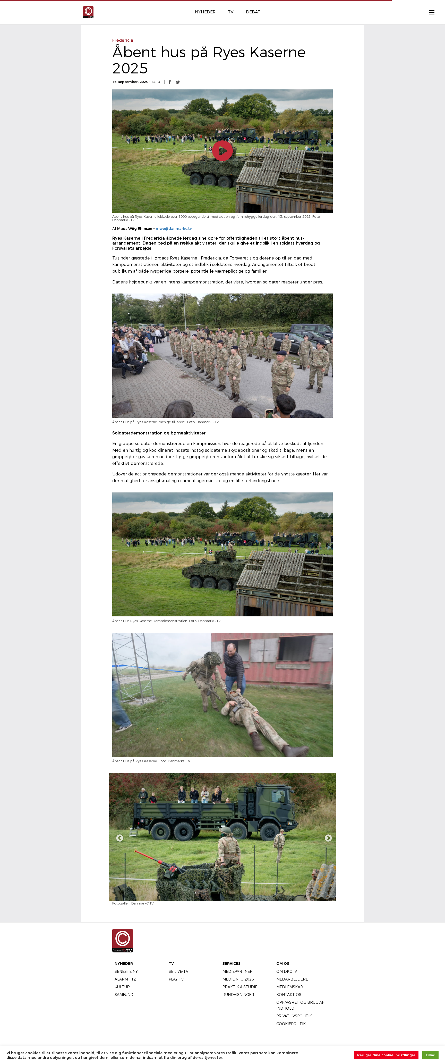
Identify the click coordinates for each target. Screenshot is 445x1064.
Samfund (124, 994)
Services (231, 963)
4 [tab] (218, 892)
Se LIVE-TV (178, 971)
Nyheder (124, 963)
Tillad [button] (430, 1055)
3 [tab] (210, 892)
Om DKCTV (286, 971)
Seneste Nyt (127, 971)
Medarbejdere (292, 979)
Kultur (122, 987)
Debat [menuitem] (253, 12)
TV (171, 963)
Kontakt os (288, 994)
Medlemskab (289, 987)
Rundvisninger (238, 994)
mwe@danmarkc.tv (174, 228)
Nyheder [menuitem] (205, 12)
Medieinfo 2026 (238, 979)
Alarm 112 (125, 979)
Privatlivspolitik (294, 1016)
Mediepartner (237, 971)
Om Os (282, 963)
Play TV (176, 979)
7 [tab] (241, 892)
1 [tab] (195, 892)
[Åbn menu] (429, 12)
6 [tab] (234, 892)
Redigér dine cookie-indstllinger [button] (386, 1055)
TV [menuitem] (231, 12)
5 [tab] (226, 892)
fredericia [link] (122, 40)
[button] (170, 82)
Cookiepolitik (291, 1023)
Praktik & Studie (239, 987)
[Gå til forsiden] (88, 11)
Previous (118, 836)
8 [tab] (249, 892)
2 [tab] (203, 892)
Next (326, 836)
